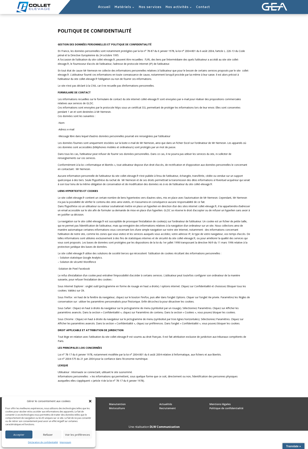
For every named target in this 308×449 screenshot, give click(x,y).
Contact (203, 7)
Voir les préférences (77, 434)
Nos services (150, 7)
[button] (90, 401)
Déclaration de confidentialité (43, 442)
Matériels (122, 7)
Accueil (104, 7)
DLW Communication (165, 427)
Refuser (48, 434)
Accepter (18, 434)
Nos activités (177, 7)
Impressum (65, 442)
